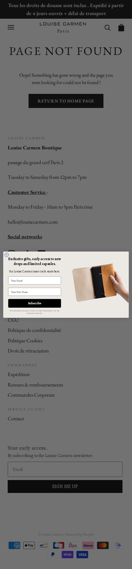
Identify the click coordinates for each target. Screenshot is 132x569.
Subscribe (34, 303)
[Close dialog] (7, 255)
